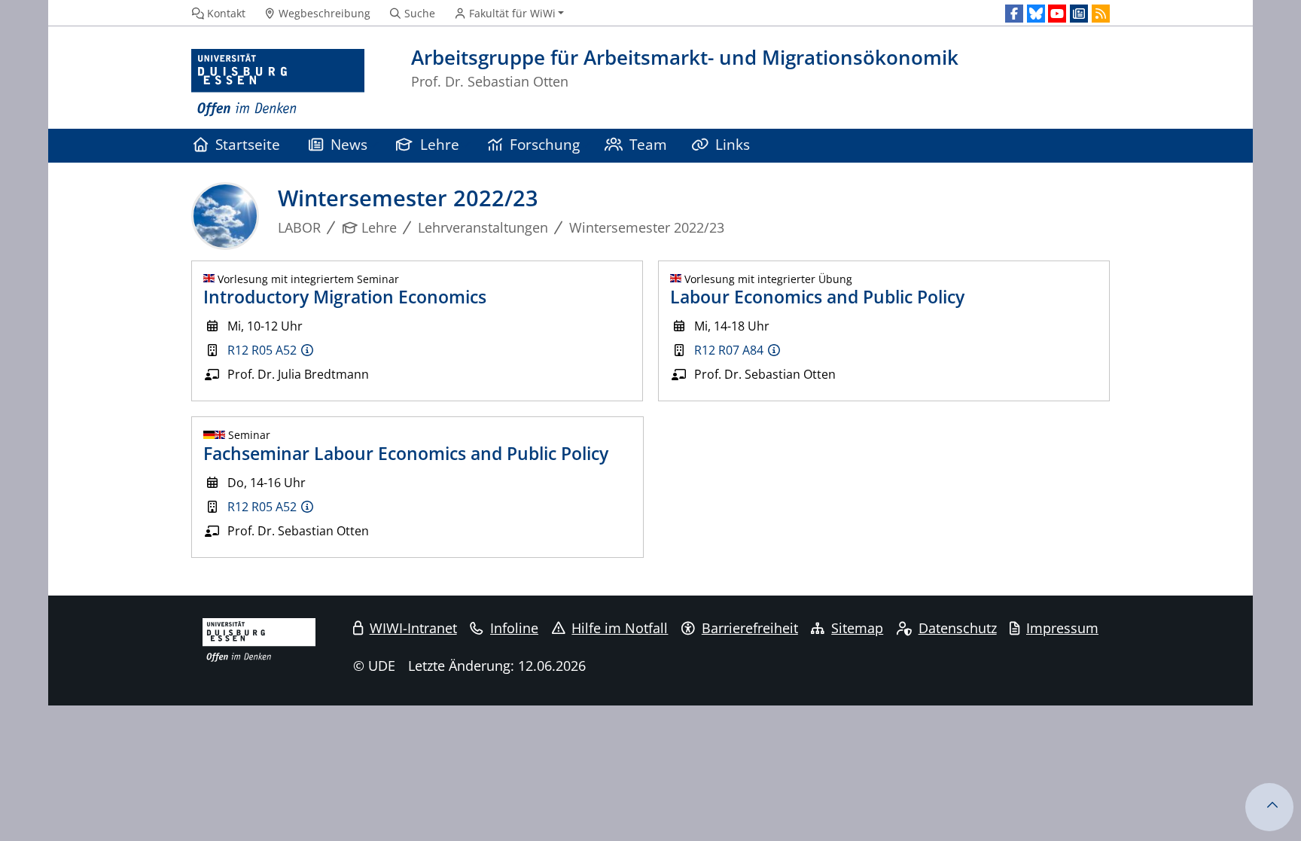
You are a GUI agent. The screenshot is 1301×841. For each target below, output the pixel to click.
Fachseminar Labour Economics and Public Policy (405, 453)
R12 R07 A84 (728, 350)
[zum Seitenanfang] (1269, 807)
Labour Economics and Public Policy (817, 297)
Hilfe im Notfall (619, 628)
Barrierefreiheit (750, 628)
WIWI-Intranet (413, 628)
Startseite (247, 144)
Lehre (439, 144)
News (349, 144)
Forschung (545, 144)
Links (732, 144)
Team (648, 144)
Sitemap (857, 628)
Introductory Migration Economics (344, 297)
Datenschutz (958, 628)
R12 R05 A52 (262, 350)
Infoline (514, 628)
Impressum (1062, 628)
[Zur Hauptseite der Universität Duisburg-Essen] (277, 83)
